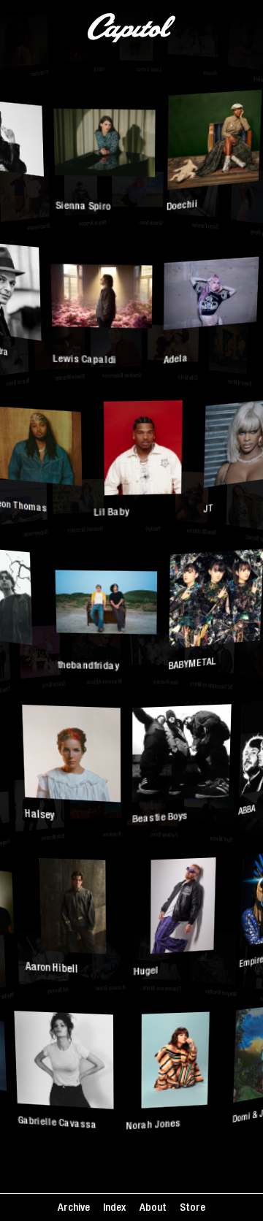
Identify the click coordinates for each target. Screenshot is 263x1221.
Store (192, 1208)
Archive (74, 1208)
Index (114, 1208)
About (153, 1208)
